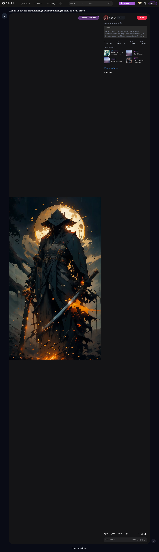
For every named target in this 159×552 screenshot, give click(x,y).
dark (128, 31)
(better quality (110, 31)
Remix (142, 18)
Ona (111, 17)
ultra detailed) (121, 31)
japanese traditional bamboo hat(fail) (124, 36)
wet (131, 31)
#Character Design (111, 68)
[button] (109, 3)
